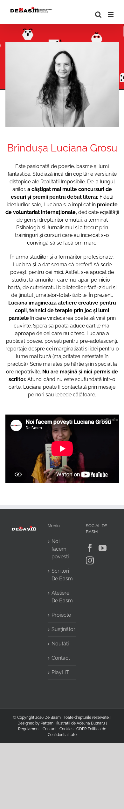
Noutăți (60, 644)
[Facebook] (90, 548)
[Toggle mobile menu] (111, 14)
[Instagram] (90, 560)
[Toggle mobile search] (98, 14)
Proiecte (61, 615)
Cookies (66, 729)
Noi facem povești (60, 549)
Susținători (62, 629)
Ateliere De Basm (62, 597)
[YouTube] (103, 548)
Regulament (29, 729)
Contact (61, 658)
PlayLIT (60, 672)
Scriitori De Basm (62, 575)
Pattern (47, 723)
